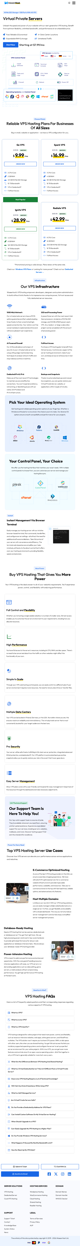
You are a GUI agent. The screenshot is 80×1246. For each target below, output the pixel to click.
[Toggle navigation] (74, 3)
